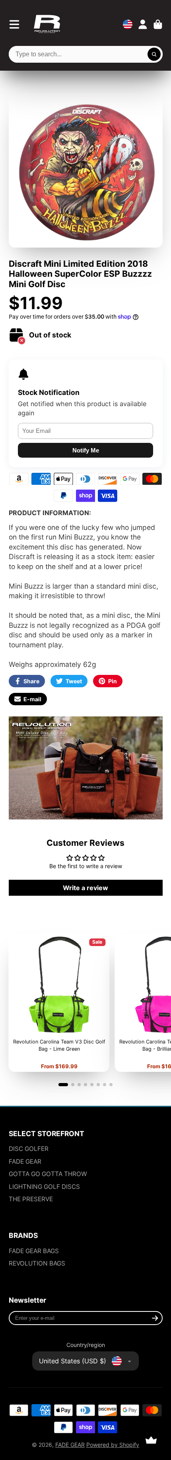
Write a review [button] (85, 888)
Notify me (85, 450)
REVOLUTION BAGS (37, 1263)
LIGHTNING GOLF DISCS (44, 1186)
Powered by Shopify (112, 1444)
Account (143, 24)
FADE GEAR (25, 1161)
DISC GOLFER (29, 1149)
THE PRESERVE (31, 1199)
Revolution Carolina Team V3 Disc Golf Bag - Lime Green (58, 1003)
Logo (47, 24)
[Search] (154, 54)
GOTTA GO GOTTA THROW (48, 1174)
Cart (158, 24)
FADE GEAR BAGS (34, 1251)
